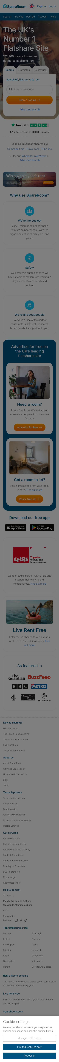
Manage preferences (29, 1038)
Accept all (29, 1055)
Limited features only (29, 1046)
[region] (29, 1039)
